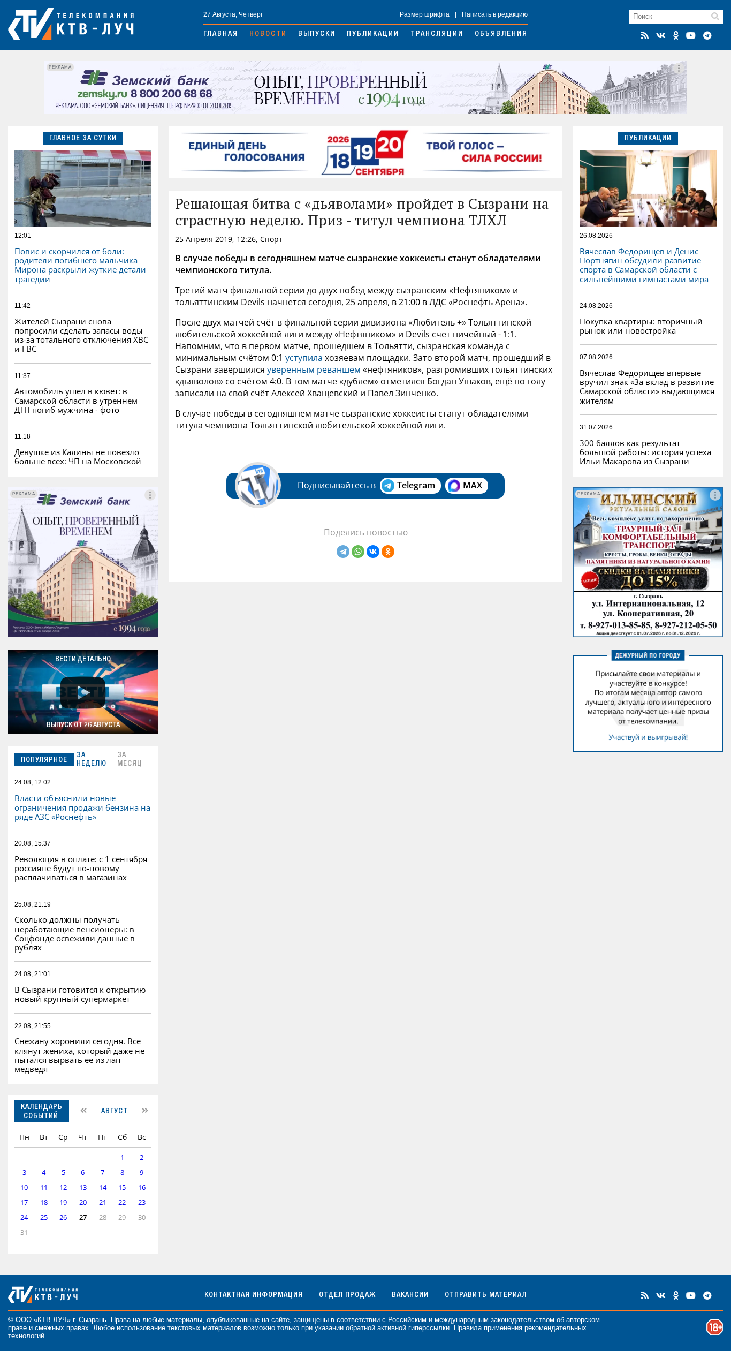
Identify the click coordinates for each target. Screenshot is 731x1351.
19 (63, 1202)
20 (83, 1202)
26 (63, 1217)
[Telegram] (343, 551)
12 (63, 1187)
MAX (472, 485)
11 (44, 1187)
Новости (268, 34)
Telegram (416, 485)
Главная (220, 34)
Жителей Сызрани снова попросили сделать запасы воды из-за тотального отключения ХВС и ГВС (81, 335)
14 (102, 1187)
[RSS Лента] (645, 35)
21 (102, 1202)
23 (142, 1202)
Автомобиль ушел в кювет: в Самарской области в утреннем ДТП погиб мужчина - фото (76, 400)
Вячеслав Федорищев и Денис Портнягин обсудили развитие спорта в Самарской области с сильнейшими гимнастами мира (644, 265)
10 (24, 1187)
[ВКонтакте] (373, 551)
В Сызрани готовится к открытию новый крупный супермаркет (80, 994)
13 (83, 1187)
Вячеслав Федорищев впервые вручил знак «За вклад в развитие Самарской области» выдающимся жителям (647, 386)
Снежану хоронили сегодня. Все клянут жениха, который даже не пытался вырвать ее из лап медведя (79, 1055)
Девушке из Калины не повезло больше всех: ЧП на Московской (77, 456)
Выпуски (317, 34)
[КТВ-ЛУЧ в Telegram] (707, 35)
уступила (304, 358)
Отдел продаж (347, 1295)
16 (142, 1187)
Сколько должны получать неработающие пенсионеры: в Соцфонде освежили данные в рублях (74, 933)
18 (44, 1202)
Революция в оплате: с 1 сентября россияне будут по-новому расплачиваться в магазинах (80, 868)
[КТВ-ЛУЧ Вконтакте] (661, 35)
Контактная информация (253, 1295)
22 (122, 1202)
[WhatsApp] (358, 551)
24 (24, 1217)
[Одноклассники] (388, 551)
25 (44, 1217)
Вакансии (410, 1295)
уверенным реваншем (314, 369)
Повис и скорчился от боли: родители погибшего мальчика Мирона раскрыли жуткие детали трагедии (80, 265)
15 (122, 1187)
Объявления (501, 34)
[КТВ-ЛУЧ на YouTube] (691, 35)
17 (24, 1202)
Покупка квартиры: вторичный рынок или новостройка (641, 326)
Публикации (373, 34)
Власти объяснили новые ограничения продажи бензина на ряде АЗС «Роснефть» (82, 807)
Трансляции (436, 34)
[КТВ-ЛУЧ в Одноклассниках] (676, 35)
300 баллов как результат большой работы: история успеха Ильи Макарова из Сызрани (645, 452)
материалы (184, 1320)
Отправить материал (486, 1295)
